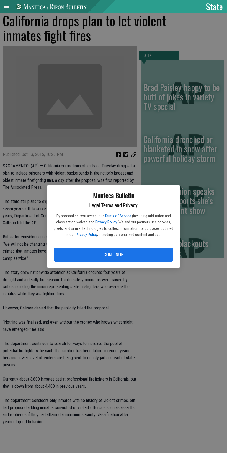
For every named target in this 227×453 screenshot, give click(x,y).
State (214, 6)
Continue (113, 254)
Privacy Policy (106, 222)
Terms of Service (118, 216)
